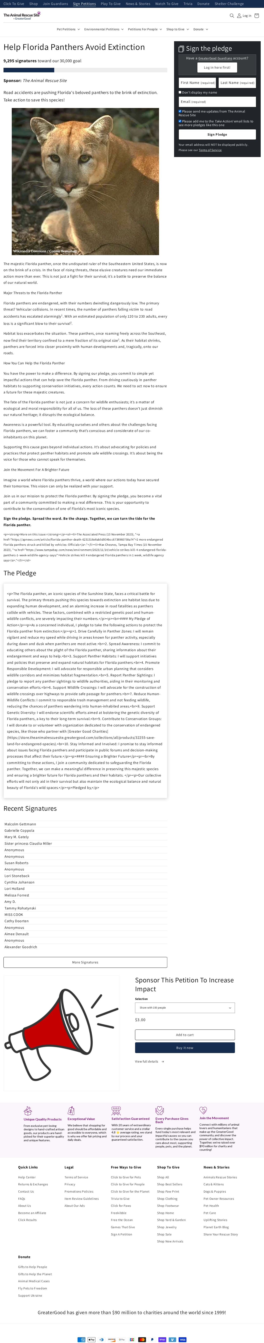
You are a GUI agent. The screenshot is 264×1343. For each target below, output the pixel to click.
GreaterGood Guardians (215, 58)
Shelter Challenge (229, 4)
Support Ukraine (30, 1295)
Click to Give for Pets (126, 1177)
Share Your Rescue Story (221, 1234)
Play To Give (111, 4)
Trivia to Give (120, 1198)
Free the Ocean (122, 1220)
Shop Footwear (168, 1205)
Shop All (163, 1177)
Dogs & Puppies (215, 1191)
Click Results (27, 1220)
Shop (33, 4)
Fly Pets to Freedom (32, 1288)
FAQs (21, 1198)
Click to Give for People (128, 1184)
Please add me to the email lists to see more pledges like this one (216, 123)
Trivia (188, 4)
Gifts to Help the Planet (35, 1274)
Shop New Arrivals (170, 1241)
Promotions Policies (79, 1191)
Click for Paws (121, 1205)
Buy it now (184, 1047)
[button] (232, 15)
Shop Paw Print (168, 1191)
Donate (203, 4)
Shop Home (165, 1213)
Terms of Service (210, 150)
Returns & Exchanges (33, 1184)
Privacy (70, 1184)
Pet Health (211, 1205)
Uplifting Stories (215, 1220)
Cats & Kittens (214, 1184)
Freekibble (119, 1213)
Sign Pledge (217, 134)
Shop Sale (164, 1234)
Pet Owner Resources (219, 1198)
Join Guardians (55, 4)
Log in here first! (217, 67)
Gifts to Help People (32, 1267)
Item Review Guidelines (82, 1198)
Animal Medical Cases (34, 1281)
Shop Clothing (167, 1198)
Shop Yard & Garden (171, 1220)
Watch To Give (167, 4)
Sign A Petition (121, 1234)
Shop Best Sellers (169, 1184)
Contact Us (26, 1191)
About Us (24, 1205)
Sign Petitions (84, 4)
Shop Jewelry (167, 1227)
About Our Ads (75, 1205)
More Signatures (85, 962)
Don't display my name (199, 92)
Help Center (26, 1177)
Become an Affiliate (32, 1213)
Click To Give (14, 4)
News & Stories (138, 4)
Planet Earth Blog (216, 1227)
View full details (147, 1061)
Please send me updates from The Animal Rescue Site (212, 113)
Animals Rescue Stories (220, 1177)
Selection (141, 999)
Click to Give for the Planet (130, 1191)
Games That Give (123, 1227)
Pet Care (210, 1213)
